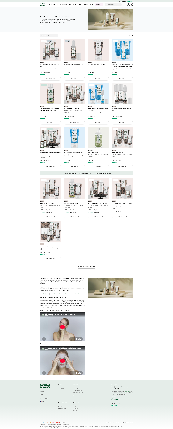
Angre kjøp (75, 410)
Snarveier (60, 384)
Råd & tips (75, 386)
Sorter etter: (43, 35)
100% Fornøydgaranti (53, 1)
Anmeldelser (75, 394)
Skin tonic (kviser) (73, 294)
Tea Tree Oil (75, 388)
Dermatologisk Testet (62, 408)
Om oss (59, 404)
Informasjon (75, 384)
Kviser (79, 294)
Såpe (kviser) (53, 294)
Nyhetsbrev (75, 395)
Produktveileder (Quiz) (77, 390)
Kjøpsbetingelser (76, 408)
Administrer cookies (129, 422)
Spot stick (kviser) (44, 294)
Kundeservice (76, 402)
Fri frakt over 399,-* (44, 1)
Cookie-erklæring (120, 422)
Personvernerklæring (110, 422)
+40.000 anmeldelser (121, 1)
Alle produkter (60, 386)
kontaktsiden (128, 391)
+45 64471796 (116, 388)
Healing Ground (61, 406)
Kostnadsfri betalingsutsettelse (64, 1)
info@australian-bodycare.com (121, 387)
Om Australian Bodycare (63, 402)
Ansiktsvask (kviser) (62, 294)
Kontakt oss (75, 404)
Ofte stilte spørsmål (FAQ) (78, 392)
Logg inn (74, 406)
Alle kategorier (61, 388)
